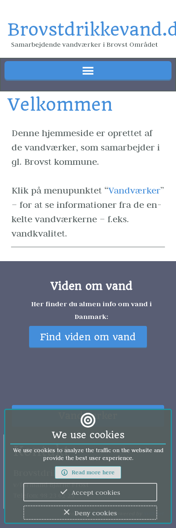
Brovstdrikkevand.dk (88, 29)
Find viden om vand (88, 337)
